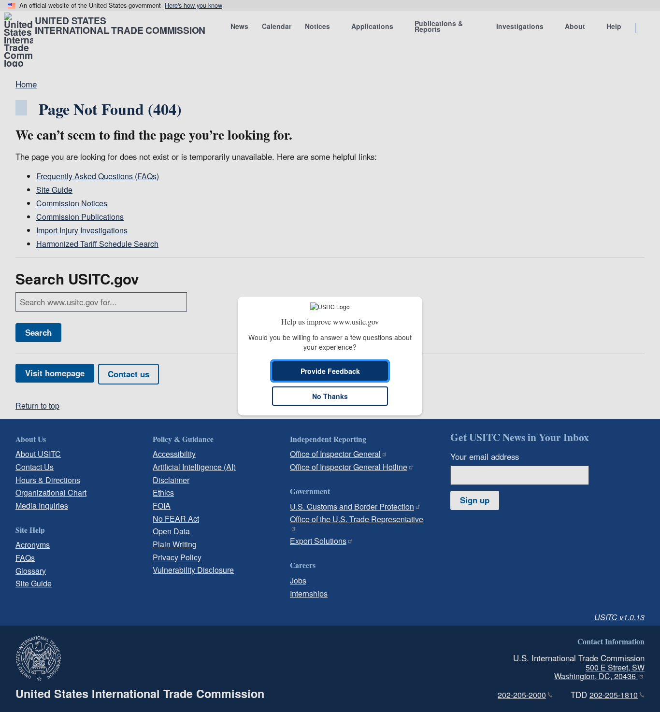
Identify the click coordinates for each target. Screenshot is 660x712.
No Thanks (330, 396)
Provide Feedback (330, 371)
